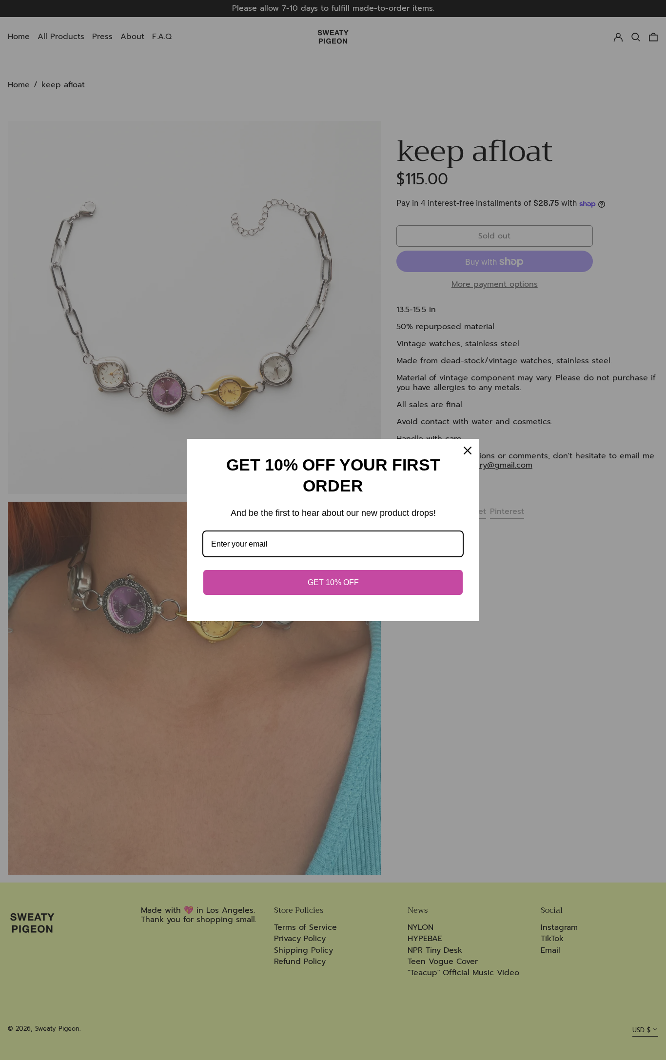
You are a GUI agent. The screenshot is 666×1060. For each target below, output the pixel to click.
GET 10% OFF (333, 582)
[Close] (467, 450)
